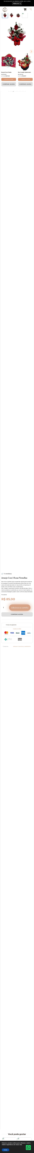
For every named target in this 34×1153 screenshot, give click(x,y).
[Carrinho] (25, 9)
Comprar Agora (9, 84)
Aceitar (5, 1150)
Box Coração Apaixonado (7, 72)
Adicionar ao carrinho (19, 607)
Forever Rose (21, 72)
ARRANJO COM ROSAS (18, 646)
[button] (31, 51)
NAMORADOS (27, 646)
